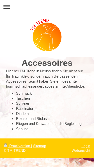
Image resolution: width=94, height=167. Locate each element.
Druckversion (19, 146)
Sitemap (39, 146)
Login (85, 146)
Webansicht (81, 150)
